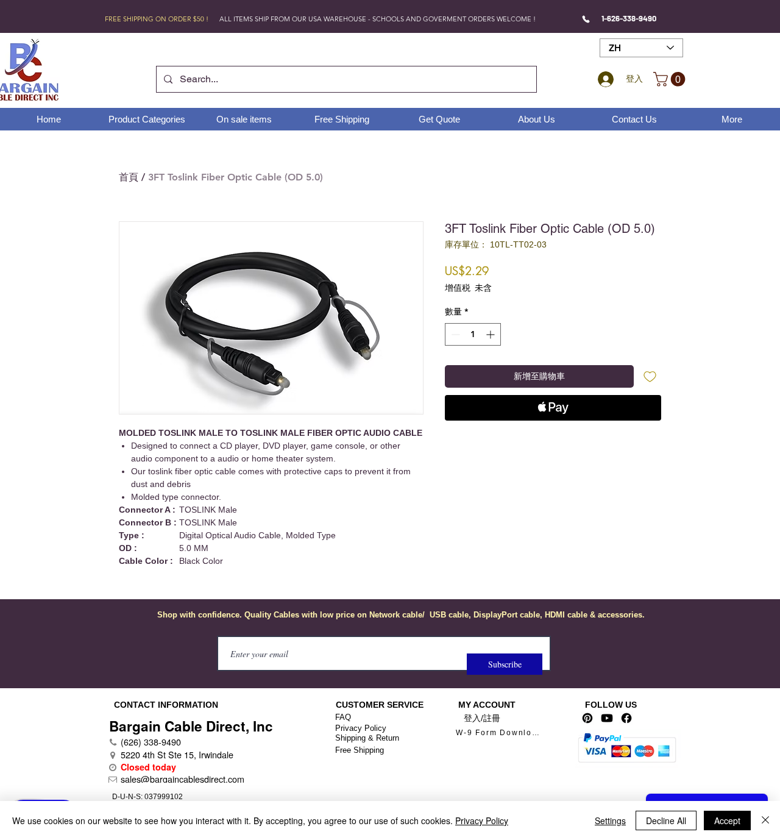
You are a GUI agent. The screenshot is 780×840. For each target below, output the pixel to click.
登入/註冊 (482, 718)
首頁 (128, 177)
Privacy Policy (360, 728)
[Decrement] (454, 334)
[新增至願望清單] (650, 376)
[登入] (604, 79)
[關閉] (765, 820)
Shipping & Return (367, 737)
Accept (727, 820)
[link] (671, 79)
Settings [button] (610, 820)
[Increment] (491, 334)
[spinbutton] (473, 334)
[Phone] (585, 19)
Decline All (666, 820)
